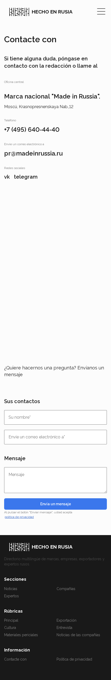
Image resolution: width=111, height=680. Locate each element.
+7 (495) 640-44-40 (32, 129)
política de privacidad (19, 517)
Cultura (10, 628)
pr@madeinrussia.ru (33, 153)
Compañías (66, 589)
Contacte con (15, 659)
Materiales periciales (21, 635)
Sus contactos (22, 401)
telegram (26, 177)
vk (7, 177)
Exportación (66, 620)
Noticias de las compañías (78, 635)
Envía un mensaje (55, 504)
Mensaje (15, 458)
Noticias (10, 589)
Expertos (11, 596)
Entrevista (64, 628)
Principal (11, 620)
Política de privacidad (74, 659)
